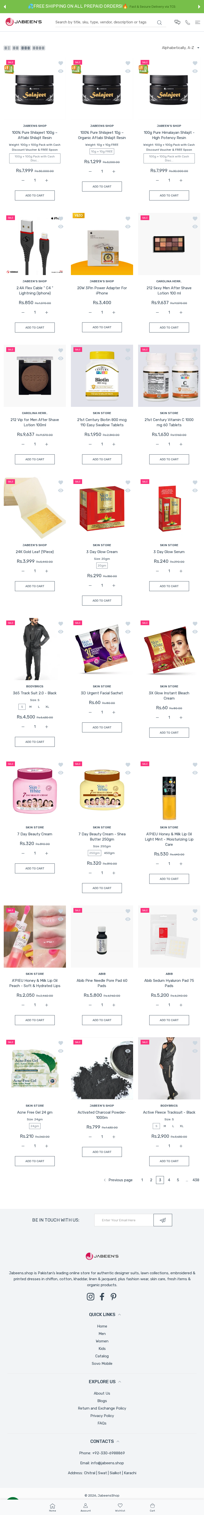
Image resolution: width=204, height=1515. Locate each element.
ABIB (102, 974)
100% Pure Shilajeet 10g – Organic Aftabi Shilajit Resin (102, 135)
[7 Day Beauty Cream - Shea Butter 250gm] (102, 790)
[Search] (159, 23)
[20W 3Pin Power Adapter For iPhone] (102, 244)
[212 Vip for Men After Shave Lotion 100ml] (35, 376)
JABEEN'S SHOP (169, 126)
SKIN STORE (102, 413)
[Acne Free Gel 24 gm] (35, 1068)
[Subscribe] (162, 1220)
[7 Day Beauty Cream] (35, 790)
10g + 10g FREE (102, 151)
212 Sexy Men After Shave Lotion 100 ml (169, 290)
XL (48, 707)
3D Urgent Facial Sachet (102, 693)
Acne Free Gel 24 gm (34, 1112)
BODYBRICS (35, 686)
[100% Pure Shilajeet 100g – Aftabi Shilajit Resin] (35, 88)
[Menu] (198, 22)
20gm (102, 565)
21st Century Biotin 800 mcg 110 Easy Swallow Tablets (102, 422)
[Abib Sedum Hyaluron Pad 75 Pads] (169, 936)
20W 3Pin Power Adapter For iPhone (102, 290)
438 (196, 1180)
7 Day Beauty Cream (34, 834)
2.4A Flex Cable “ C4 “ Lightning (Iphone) (34, 290)
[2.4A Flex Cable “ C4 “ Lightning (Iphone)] (35, 244)
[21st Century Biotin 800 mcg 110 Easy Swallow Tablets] (102, 376)
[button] (5, 7)
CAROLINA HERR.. (169, 281)
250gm (94, 853)
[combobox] (110, 22)
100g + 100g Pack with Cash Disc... (35, 158)
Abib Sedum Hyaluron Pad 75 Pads (169, 983)
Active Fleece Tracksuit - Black (169, 1112)
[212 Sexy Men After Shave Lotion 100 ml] (169, 244)
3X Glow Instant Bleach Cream (169, 696)
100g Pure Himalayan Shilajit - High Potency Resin (169, 135)
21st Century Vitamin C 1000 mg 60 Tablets (169, 422)
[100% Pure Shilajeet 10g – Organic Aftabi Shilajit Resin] (102, 88)
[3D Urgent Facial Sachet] (102, 649)
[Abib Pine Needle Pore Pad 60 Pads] (102, 936)
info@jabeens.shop (107, 1463)
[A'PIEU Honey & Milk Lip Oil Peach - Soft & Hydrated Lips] (35, 936)
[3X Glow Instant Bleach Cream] (169, 649)
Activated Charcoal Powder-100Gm (102, 1115)
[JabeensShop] (24, 22)
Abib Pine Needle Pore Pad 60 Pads (102, 983)
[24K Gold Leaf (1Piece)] (35, 508)
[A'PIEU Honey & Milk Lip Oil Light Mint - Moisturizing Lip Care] (169, 790)
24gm (35, 1126)
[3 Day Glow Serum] (169, 508)
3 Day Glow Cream (102, 552)
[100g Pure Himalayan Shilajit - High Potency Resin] (169, 88)
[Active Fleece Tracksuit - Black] (169, 1068)
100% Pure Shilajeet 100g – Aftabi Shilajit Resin (35, 135)
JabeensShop (108, 1495)
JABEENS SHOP (35, 126)
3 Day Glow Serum (169, 552)
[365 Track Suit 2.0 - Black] (35, 649)
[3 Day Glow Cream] (102, 508)
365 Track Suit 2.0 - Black (35, 693)
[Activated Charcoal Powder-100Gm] (102, 1068)
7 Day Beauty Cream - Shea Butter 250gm (102, 837)
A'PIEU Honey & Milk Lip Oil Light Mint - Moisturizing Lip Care (169, 839)
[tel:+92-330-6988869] (188, 22)
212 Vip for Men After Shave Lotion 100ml (35, 422)
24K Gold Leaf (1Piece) (35, 552)
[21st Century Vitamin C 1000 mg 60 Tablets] (169, 376)
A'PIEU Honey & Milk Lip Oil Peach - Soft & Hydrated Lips (34, 983)
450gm (109, 853)
